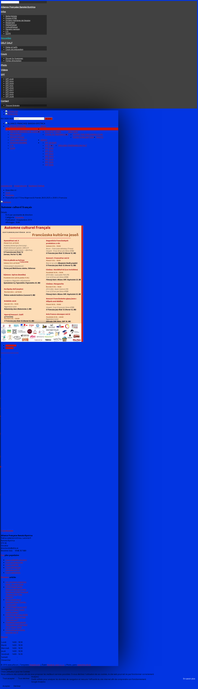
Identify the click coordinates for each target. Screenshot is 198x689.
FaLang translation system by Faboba (10, 352)
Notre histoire (11, 16)
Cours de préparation (14, 49)
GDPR (8, 33)
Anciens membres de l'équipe (18, 20)
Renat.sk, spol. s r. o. (55, 665)
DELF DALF (6, 43)
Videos (4, 70)
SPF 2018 (10, 79)
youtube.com (6, 186)
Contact (5, 101)
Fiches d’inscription (13, 61)
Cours (4, 54)
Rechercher (7, 119)
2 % (7, 31)
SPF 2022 (10, 88)
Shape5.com (35, 665)
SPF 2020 (10, 83)
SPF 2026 (10, 96)
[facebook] (6, 202)
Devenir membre (13, 29)
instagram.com (20, 186)
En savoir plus (189, 678)
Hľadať (49, 119)
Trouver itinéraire (12, 105)
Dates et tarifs (11, 47)
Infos (3, 11)
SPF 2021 (9, 86)
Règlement (10, 23)
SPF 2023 (10, 90)
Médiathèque (11, 25)
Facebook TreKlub (36, 186)
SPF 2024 (10, 92)
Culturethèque (12, 27)
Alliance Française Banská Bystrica (18, 7)
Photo (4, 65)
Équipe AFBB (11, 18)
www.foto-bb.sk (84, 665)
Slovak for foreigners (14, 58)
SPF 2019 (10, 81)
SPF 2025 (10, 94)
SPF (3, 74)
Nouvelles (6, 38)
